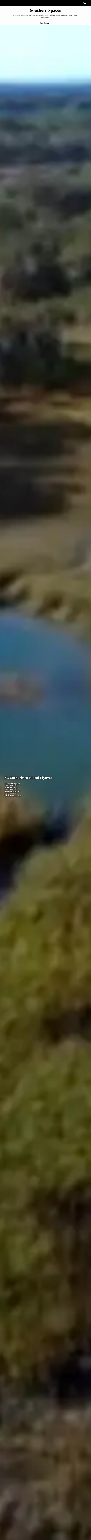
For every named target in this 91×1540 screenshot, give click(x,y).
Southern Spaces (46, 3)
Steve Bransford (12, 783)
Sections (44, 23)
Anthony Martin (12, 791)
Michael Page (11, 787)
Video (7, 794)
